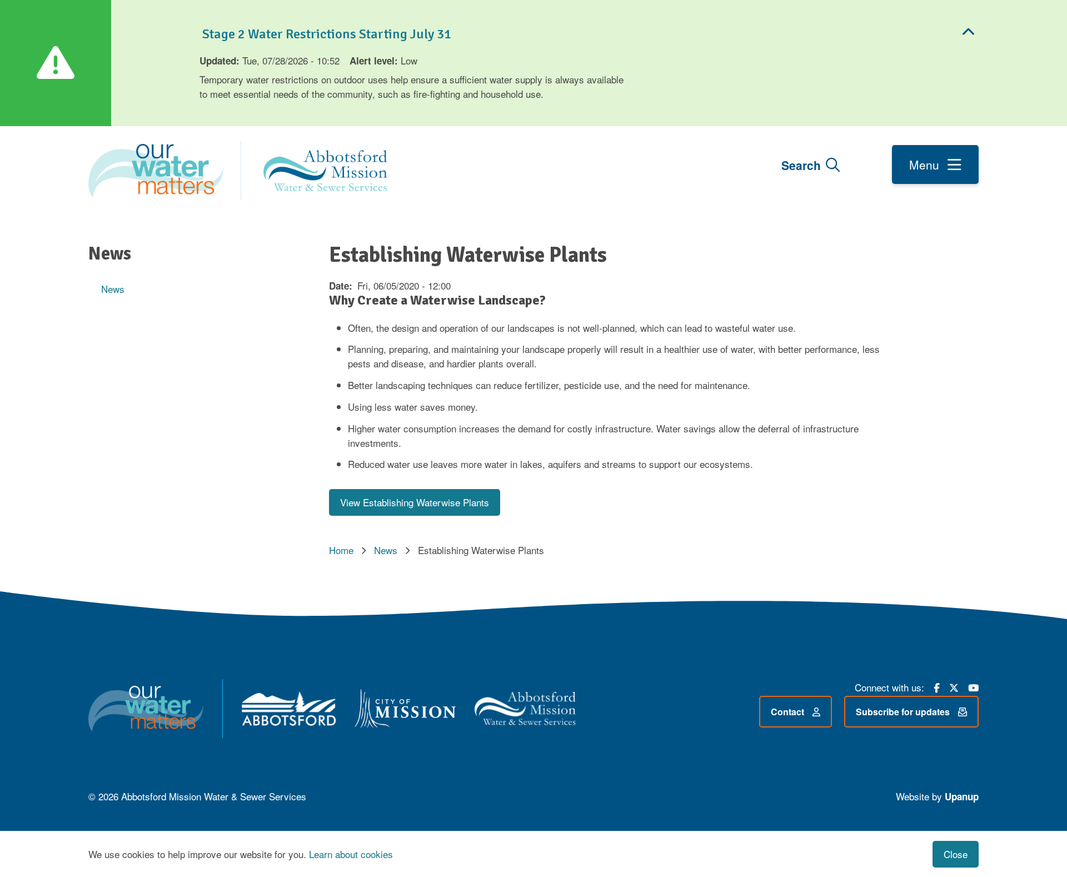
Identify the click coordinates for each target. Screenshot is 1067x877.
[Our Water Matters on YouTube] (973, 686)
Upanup (962, 796)
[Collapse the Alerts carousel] (969, 32)
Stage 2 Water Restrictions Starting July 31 (325, 34)
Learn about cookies (351, 854)
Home (341, 550)
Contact (787, 711)
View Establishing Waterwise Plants (414, 502)
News (112, 289)
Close (956, 854)
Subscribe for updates (903, 711)
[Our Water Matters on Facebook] (937, 686)
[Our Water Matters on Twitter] (954, 686)
